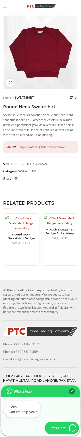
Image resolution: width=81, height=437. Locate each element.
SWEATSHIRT (24, 97)
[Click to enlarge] (10, 83)
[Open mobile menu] (5, 6)
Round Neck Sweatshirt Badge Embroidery (21, 238)
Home (7, 97)
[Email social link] (16, 178)
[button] (72, 391)
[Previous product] (67, 98)
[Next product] (76, 98)
